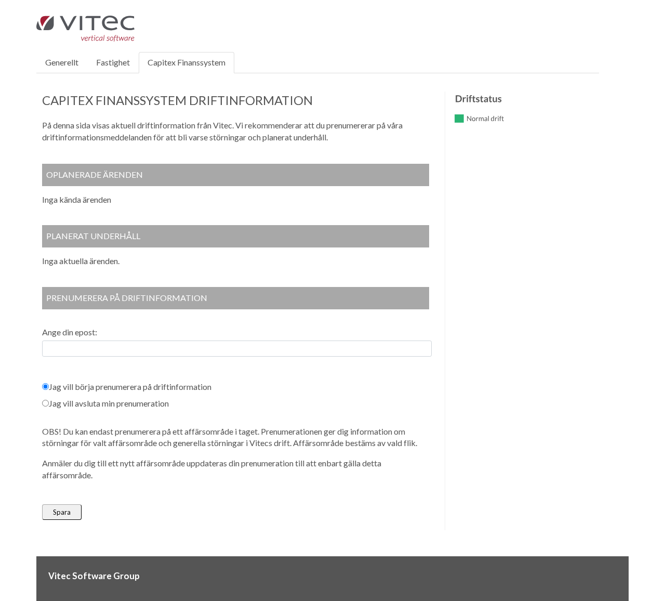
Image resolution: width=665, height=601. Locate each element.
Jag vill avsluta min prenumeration (109, 403)
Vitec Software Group (94, 575)
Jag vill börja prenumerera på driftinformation (130, 386)
